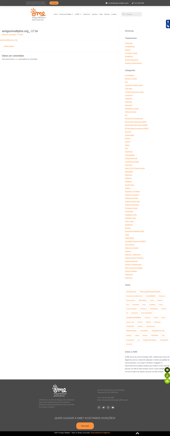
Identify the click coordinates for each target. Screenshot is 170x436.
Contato (113, 14)
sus (138, 340)
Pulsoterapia (129, 211)
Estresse (147, 317)
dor (127, 313)
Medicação (128, 175)
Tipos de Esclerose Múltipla (134, 268)
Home (56, 14)
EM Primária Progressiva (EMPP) (136, 122)
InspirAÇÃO (130, 326)
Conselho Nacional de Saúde (134, 92)
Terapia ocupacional (131, 261)
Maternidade (129, 171)
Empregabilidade (146, 313)
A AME (77, 14)
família (163, 317)
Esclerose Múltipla (65, 14)
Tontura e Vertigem (131, 271)
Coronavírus (129, 95)
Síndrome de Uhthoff (131, 248)
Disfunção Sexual (130, 112)
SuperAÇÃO (130, 340)
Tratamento (164, 340)
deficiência (143, 308)
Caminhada (135, 304)
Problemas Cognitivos (132, 195)
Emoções (128, 132)
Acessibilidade (129, 75)
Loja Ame (95, 14)
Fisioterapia (128, 43)
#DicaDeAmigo (131, 291)
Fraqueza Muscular (131, 158)
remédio (128, 335)
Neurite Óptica (129, 185)
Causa (144, 304)
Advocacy (162, 296)
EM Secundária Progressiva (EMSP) (137, 128)
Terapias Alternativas (149, 340)
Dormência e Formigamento (134, 118)
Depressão (128, 102)
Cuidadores (128, 98)
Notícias (107, 14)
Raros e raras (129, 221)
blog (126, 82)
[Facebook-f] (99, 407)
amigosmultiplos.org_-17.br (8, 40)
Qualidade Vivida (130, 218)
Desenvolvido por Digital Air (100, 433)
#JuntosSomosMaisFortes (134, 296)
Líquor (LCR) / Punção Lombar (135, 168)
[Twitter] (103, 407)
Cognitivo (152, 304)
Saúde (127, 234)
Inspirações (128, 165)
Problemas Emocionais (132, 201)
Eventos (127, 138)
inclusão (148, 322)
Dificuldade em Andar (132, 108)
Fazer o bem (130, 322)
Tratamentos (129, 274)
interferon (140, 326)
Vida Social (128, 278)
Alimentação (143, 300)
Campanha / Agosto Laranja (134, 85)
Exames (127, 142)
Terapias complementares (133, 264)
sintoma (144, 335)
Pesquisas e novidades (132, 191)
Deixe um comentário (9, 34)
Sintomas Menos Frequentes (134, 258)
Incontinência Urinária (132, 161)
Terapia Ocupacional (131, 60)
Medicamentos (131, 330)
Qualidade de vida (158, 330)
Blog (101, 14)
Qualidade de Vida (131, 215)
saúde (137, 335)
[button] (54, 3)
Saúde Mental (129, 238)
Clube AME (128, 88)
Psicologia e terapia (131, 208)
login (17, 59)
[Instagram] (108, 407)
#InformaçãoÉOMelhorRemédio (150, 291)
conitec (161, 304)
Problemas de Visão (131, 198)
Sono (163, 335)
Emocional (134, 313)
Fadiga (127, 145)
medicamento (150, 326)
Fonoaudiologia (130, 46)
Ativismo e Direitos (131, 78)
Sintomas (128, 251)
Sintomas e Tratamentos (133, 254)
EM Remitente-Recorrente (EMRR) (136, 125)
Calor (127, 304)
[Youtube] (112, 407)
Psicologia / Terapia (131, 53)
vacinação (129, 344)
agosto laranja (130, 300)
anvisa (152, 300)
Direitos (163, 308)
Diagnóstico (129, 105)
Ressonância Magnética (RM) (134, 231)
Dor (126, 115)
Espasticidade (129, 135)
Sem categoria (129, 244)
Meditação (128, 178)
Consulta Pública (131, 308)
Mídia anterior (8, 46)
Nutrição (127, 50)
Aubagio (159, 300)
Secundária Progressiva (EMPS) (135, 241)
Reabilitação (129, 56)
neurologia (144, 330)
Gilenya (140, 322)
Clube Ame (86, 14)
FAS (126, 148)
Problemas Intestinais (132, 205)
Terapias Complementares (133, 63)
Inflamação (157, 322)
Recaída (127, 228)
